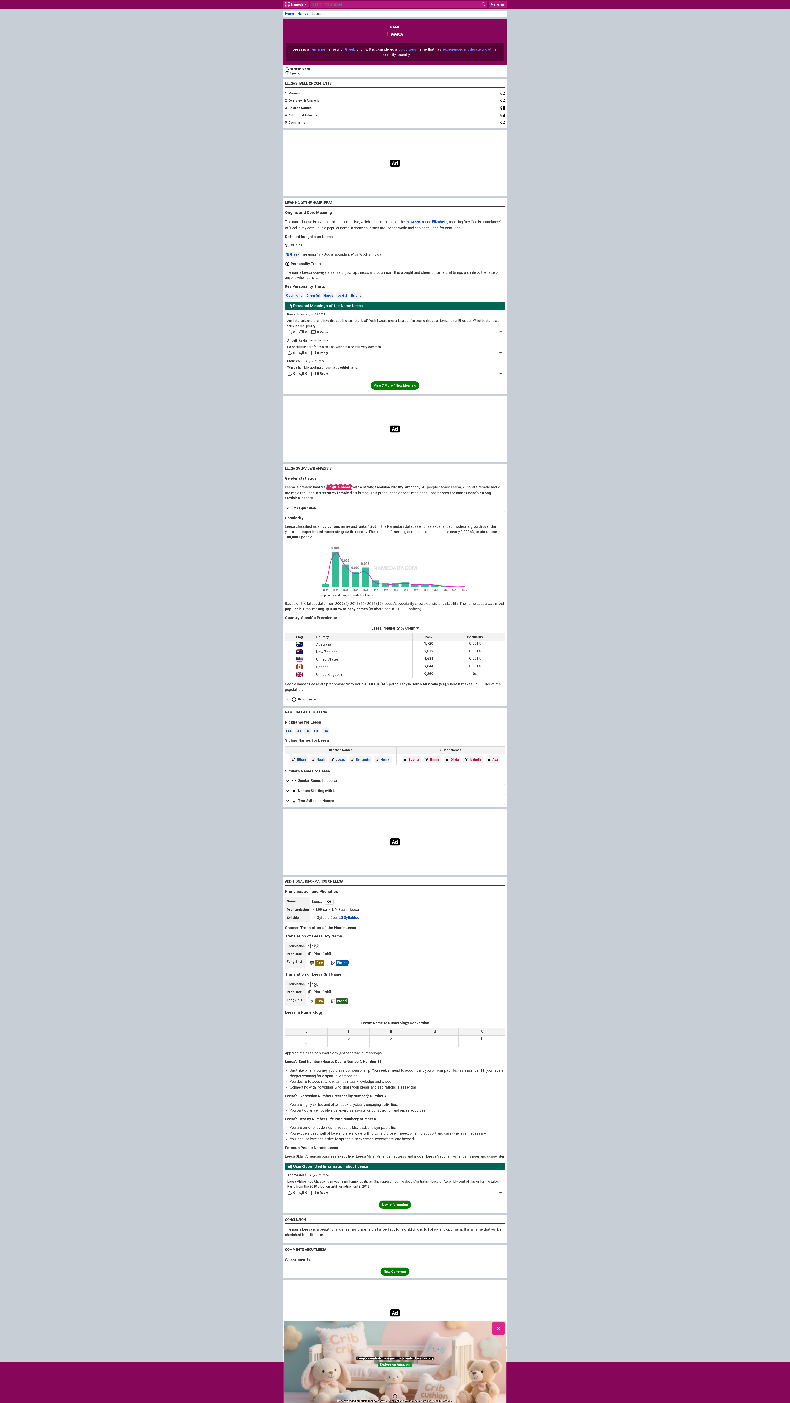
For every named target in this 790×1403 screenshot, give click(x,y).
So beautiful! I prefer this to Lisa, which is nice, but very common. (334, 347)
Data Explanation (304, 508)
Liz (316, 731)
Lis (307, 731)
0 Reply (322, 332)
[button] (395, 1396)
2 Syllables (350, 918)
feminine (317, 49)
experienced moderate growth (468, 49)
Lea (298, 731)
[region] (395, 163)
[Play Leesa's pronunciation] (329, 902)
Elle (325, 731)
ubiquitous (407, 49)
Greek (350, 49)
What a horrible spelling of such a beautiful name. (322, 367)
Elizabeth (439, 222)
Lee (289, 731)
